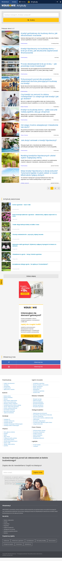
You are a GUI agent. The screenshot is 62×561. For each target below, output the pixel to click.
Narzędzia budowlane (38, 403)
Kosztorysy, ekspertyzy (38, 432)
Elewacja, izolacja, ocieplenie (10, 403)
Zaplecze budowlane (9, 412)
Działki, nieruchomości (9, 383)
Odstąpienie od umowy (9, 529)
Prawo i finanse (24, 106)
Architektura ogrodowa (38, 383)
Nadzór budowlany (37, 435)
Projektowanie (7, 388)
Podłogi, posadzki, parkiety (10, 438)
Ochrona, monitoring (38, 416)
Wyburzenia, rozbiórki (9, 389)
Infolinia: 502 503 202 (7, 555)
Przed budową (24, 43)
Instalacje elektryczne (9, 421)
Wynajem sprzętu (37, 399)
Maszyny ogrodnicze (38, 405)
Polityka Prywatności (9, 527)
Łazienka (6, 445)
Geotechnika (7, 386)
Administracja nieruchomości (40, 413)
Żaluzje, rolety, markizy (9, 444)
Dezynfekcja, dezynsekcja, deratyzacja (42, 415)
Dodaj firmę (6, 524)
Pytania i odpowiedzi (9, 520)
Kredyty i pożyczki (25, 183)
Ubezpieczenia (36, 436)
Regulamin (6, 525)
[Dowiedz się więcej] (21, 483)
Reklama (6, 533)
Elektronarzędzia (37, 400)
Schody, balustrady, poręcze (10, 441)
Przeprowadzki (36, 444)
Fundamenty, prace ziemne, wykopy (12, 405)
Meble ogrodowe (37, 388)
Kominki (6, 433)
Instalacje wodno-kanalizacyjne (11, 425)
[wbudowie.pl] (29, 2)
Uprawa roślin (36, 392)
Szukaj (32, 20)
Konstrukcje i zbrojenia (9, 409)
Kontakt (5, 522)
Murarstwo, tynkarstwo (9, 411)
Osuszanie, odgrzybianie (39, 421)
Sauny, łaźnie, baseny (9, 439)
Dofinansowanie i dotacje (39, 430)
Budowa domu (7, 396)
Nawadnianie (36, 389)
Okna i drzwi (7, 436)
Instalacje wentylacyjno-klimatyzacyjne (13, 424)
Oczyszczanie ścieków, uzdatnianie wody (43, 418)
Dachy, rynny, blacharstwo (10, 402)
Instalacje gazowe (8, 422)
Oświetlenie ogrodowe (38, 391)
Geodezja (6, 385)
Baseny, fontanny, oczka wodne (40, 385)
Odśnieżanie (36, 419)
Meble (5, 435)
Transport (35, 446)
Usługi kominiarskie (38, 424)
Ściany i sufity (7, 442)
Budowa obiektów (8, 397)
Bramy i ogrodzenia (38, 386)
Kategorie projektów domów (10, 531)
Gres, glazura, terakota (9, 432)
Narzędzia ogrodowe (38, 406)
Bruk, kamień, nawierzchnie (10, 400)
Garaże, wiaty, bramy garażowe (11, 406)
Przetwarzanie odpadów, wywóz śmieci (42, 422)
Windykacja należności (38, 438)
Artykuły (34, 2)
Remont (6, 399)
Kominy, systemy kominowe (10, 408)
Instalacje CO (7, 419)
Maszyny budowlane (38, 402)
